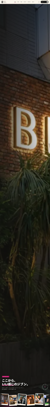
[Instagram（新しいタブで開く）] (39, 2)
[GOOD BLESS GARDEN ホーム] (4, 2)
